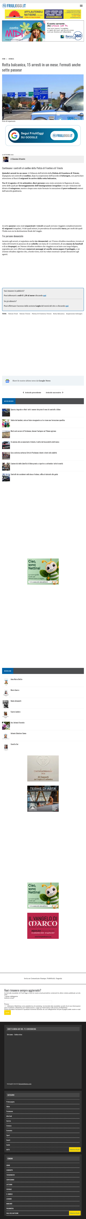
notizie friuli (13, 314)
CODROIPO (9, 1170)
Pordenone (9, 1111)
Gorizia (8, 1121)
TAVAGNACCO (10, 1175)
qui (44, 295)
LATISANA (9, 1184)
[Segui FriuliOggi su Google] (43, 135)
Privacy (6, 1004)
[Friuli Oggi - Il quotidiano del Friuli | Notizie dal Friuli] (40, 5)
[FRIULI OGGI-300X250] (43, 937)
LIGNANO (9, 1199)
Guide (8, 1145)
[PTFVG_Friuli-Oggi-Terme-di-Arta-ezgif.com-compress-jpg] (43, 810)
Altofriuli (9, 1116)
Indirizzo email (9, 998)
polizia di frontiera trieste (42, 314)
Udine (8, 1106)
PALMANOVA (10, 1208)
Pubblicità (51, 978)
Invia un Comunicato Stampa (35, 978)
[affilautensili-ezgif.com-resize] (43, 17)
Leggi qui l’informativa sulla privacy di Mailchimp (51, 1008)
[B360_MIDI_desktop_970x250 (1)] (43, 40)
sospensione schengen (74, 314)
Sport (8, 1135)
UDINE (8, 1165)
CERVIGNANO (10, 1179)
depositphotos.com (25, 1084)
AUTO (8, 1149)
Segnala (59, 978)
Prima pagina (10, 1102)
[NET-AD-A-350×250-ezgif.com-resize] (43, 583)
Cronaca (8, 1125)
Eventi (8, 1140)
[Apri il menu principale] (81, 5)
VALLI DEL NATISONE (12, 1213)
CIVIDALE (9, 1189)
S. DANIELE (9, 1194)
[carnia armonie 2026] (43, 780)
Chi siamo (10, 1034)
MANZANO (9, 1203)
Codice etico (18, 1034)
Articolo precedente (33, 392)
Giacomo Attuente (18, 159)
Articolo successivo (53, 392)
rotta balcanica (58, 314)
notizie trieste (25, 314)
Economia (9, 1130)
